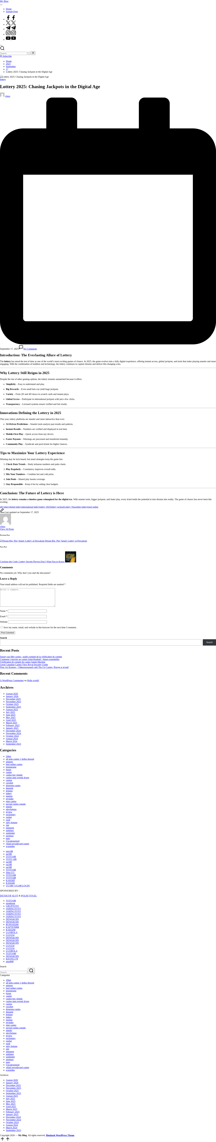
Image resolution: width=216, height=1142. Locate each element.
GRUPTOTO (12, 906)
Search (3, 638)
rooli (8, 820)
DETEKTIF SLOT (9, 895)
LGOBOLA (11, 932)
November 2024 (13, 733)
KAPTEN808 (12, 927)
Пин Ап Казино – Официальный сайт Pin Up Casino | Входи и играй (34, 667)
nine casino (11, 801)
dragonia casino (13, 785)
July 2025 (10, 712)
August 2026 (12, 693)
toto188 (9, 851)
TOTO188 (11, 856)
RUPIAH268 (12, 924)
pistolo (9, 806)
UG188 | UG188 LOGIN (18, 885)
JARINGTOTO (13, 908)
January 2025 (12, 728)
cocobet (9, 783)
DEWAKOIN (12, 919)
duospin (9, 788)
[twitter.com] (11, 24)
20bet (8, 756)
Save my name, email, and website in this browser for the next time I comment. (40, 627)
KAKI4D (10, 880)
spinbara (10, 830)
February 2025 (13, 725)
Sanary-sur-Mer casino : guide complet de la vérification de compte (31, 656)
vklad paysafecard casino (17, 843)
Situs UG (10, 872)
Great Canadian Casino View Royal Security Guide (24, 664)
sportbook (10, 903)
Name (3, 611)
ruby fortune (11, 822)
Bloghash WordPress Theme (60, 1135)
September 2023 (13, 744)
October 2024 (12, 736)
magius (9, 796)
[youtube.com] (11, 39)
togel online (92, 507)
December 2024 (13, 730)
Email (3, 616)
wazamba (10, 846)
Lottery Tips (69, 507)
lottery (3, 79)
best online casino (14, 764)
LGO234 (10, 935)
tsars (8, 838)
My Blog (4, 1)
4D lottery (4, 507)
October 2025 (12, 704)
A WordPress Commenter (12, 680)
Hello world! (33, 680)
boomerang (11, 767)
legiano (9, 791)
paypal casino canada (16, 804)
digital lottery (15, 507)
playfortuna (11, 809)
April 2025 (11, 720)
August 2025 (12, 709)
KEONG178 (12, 959)
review (9, 812)
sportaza (10, 835)
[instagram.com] (11, 34)
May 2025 (10, 717)
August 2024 (12, 738)
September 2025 (13, 707)
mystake (10, 798)
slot (7, 825)
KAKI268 (10, 930)
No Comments (30, 349)
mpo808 (10, 961)
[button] (29, 53)
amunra (9, 761)
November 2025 (13, 701)
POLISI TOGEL (29, 895)
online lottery (81, 507)
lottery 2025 (45, 507)
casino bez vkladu (14, 775)
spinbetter (10, 833)
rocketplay (11, 814)
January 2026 (12, 696)
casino (9, 772)
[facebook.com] (11, 19)
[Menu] (1, 4)
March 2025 (11, 723)
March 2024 (11, 741)
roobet (9, 817)
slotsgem (10, 828)
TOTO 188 (11, 859)
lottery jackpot (57, 507)
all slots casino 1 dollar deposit (20, 759)
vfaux (2, 526)
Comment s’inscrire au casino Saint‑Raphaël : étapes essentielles (29, 659)
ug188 (9, 854)
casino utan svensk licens (17, 777)
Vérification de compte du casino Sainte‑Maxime (22, 662)
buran (8, 769)
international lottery (31, 507)
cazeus (9, 780)
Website (3, 622)
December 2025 (13, 699)
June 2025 (10, 715)
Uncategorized (12, 841)
